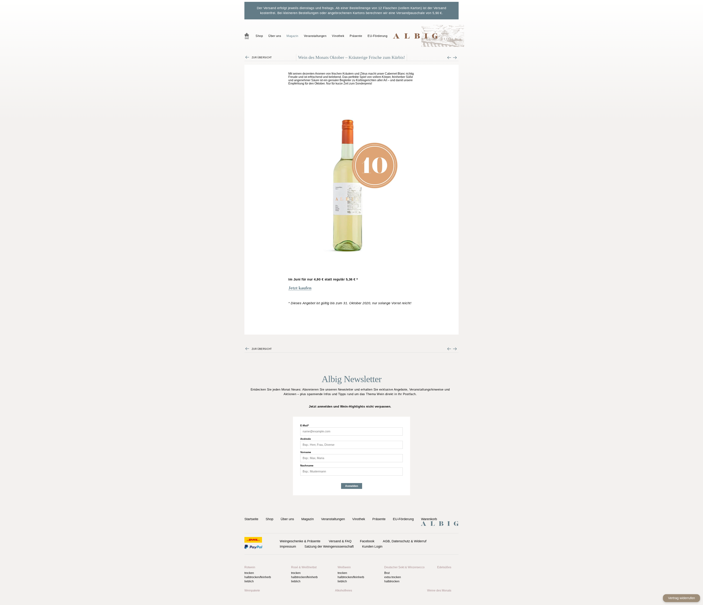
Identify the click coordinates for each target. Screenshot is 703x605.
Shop (259, 35)
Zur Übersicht (262, 57)
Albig (428, 36)
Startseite (246, 36)
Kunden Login (372, 546)
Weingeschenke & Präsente (300, 541)
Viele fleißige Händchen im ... (455, 57)
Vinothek (338, 35)
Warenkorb (429, 519)
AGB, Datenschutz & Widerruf (404, 541)
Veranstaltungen (315, 35)
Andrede (305, 438)
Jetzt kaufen (299, 288)
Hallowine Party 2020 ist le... (449, 57)
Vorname (305, 452)
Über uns (274, 35)
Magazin (292, 35)
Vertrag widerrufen (681, 598)
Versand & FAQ (340, 541)
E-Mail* (304, 425)
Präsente (356, 35)
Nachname (306, 465)
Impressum (288, 546)
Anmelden (351, 485)
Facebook (367, 541)
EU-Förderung (377, 35)
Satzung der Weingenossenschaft (329, 546)
